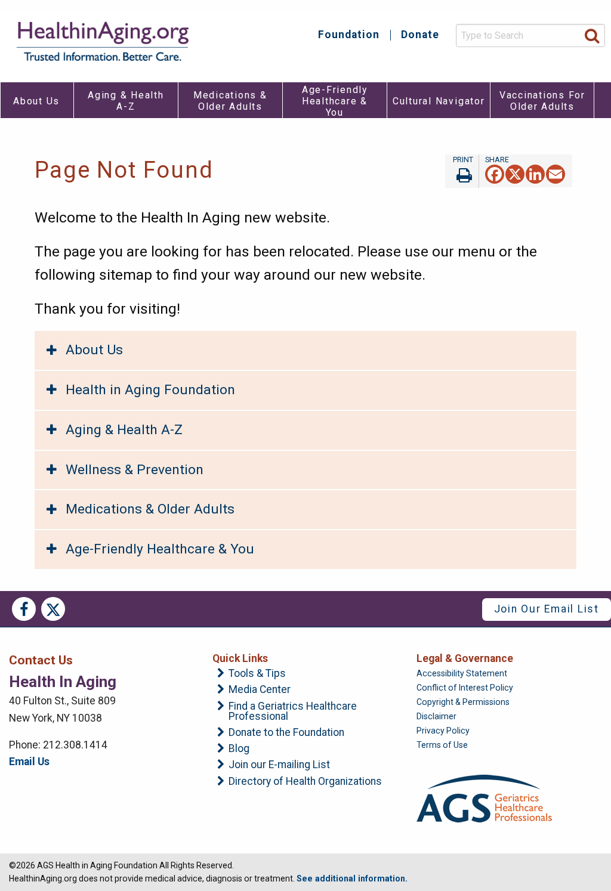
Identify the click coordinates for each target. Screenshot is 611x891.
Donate (420, 35)
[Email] (555, 173)
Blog (239, 749)
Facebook (24, 609)
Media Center (260, 690)
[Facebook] (494, 173)
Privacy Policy (443, 730)
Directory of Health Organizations (305, 781)
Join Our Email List (546, 609)
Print (462, 171)
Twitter (53, 609)
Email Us (29, 762)
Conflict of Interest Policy (464, 687)
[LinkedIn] (535, 173)
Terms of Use (442, 745)
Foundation (348, 35)
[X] (514, 173)
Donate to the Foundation (286, 733)
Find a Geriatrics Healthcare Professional (293, 711)
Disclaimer (436, 716)
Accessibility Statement (461, 673)
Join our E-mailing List (279, 765)
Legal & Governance (464, 658)
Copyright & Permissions (463, 702)
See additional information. (352, 878)
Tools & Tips (257, 674)
